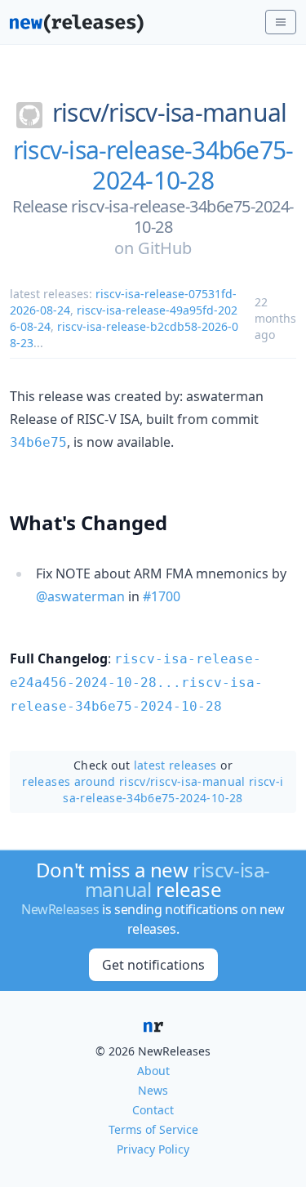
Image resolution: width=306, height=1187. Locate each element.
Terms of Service (153, 1129)
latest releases (175, 765)
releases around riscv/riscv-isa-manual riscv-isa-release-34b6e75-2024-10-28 (152, 789)
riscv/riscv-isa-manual (169, 112)
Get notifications (153, 965)
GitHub (165, 248)
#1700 (161, 596)
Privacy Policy (153, 1149)
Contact (153, 1110)
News (153, 1090)
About (153, 1070)
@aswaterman (80, 596)
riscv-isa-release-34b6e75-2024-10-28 (153, 165)
